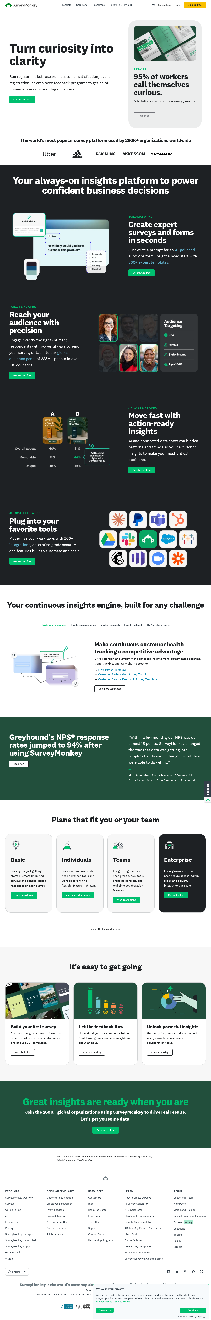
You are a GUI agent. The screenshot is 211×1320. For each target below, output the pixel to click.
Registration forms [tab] (158, 625)
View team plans (126, 900)
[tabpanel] (105, 666)
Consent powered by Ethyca (190, 1316)
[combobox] (17, 1272)
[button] (207, 792)
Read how (18, 764)
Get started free (22, 99)
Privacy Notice (104, 1301)
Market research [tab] (110, 625)
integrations (19, 544)
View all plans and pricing (105, 929)
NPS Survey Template (112, 669)
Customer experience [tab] (54, 625)
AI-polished (185, 249)
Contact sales (175, 895)
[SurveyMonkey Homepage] (21, 5)
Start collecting (92, 1052)
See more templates (110, 688)
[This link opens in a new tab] (169, 1271)
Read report (144, 115)
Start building (23, 1052)
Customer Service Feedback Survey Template (127, 679)
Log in (178, 4)
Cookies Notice (121, 1301)
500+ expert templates (148, 262)
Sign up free (195, 5)
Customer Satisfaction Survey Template (124, 674)
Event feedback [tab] (133, 625)
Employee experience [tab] (83, 625)
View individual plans (78, 895)
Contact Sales (164, 4)
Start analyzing (159, 1052)
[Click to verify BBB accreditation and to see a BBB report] (66, 1308)
